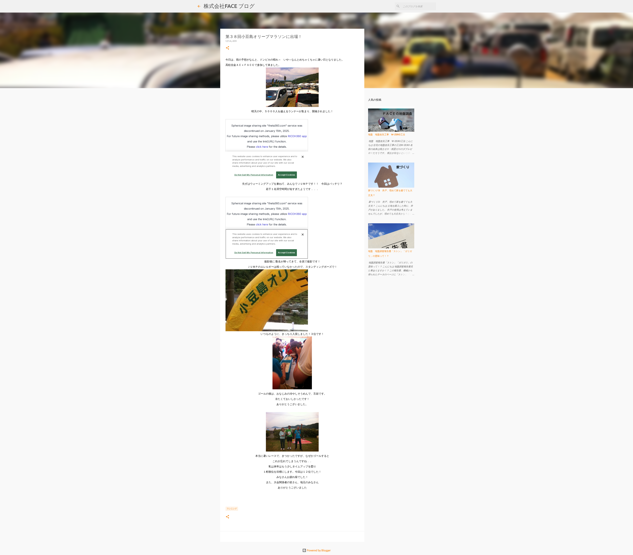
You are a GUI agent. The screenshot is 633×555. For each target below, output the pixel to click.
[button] (227, 48)
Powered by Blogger (318, 550)
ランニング (232, 508)
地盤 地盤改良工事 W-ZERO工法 (386, 134)
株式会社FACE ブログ (229, 6)
